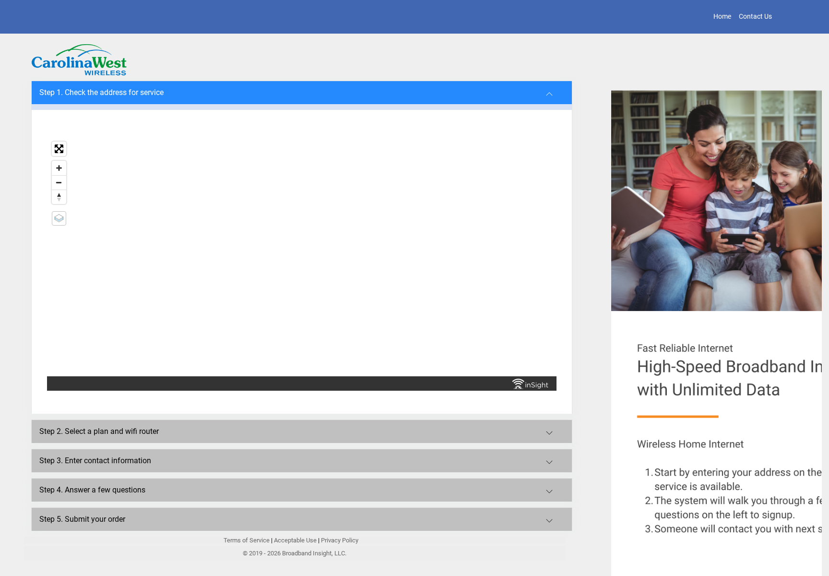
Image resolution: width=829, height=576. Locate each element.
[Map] (302, 257)
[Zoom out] (59, 182)
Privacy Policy (339, 540)
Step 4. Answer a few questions (92, 489)
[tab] (302, 92)
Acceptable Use (295, 540)
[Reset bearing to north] (59, 197)
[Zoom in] (59, 168)
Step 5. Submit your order (82, 519)
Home (722, 16)
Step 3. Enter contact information (95, 460)
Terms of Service (247, 540)
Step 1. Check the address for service (101, 92)
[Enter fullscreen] (59, 149)
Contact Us (755, 16)
